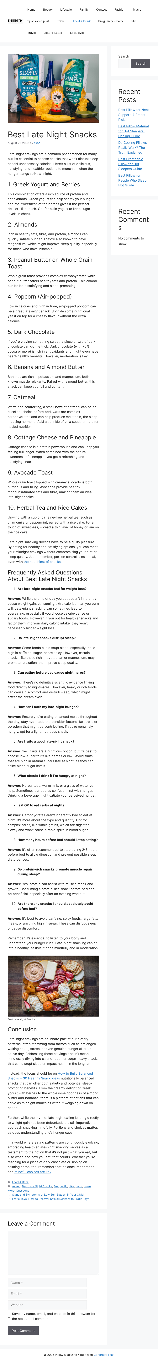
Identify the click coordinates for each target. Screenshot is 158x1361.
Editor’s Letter (53, 33)
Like (71, 1186)
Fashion (119, 9)
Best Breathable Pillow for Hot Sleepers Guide (130, 164)
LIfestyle (66, 9)
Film (133, 21)
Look (79, 1186)
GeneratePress (104, 1355)
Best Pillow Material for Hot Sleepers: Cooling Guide (133, 131)
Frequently (60, 1186)
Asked (16, 1186)
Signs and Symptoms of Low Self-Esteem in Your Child (48, 1194)
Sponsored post (38, 21)
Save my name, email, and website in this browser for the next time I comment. (53, 1316)
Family (84, 9)
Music (137, 9)
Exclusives (77, 33)
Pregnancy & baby (110, 21)
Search (123, 56)
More (11, 1190)
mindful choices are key (32, 1172)
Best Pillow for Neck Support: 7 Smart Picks (133, 115)
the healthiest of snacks (42, 562)
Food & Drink (82, 21)
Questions (22, 1190)
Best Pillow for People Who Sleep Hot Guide (132, 180)
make (87, 1186)
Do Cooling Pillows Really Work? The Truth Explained (132, 147)
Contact (101, 9)
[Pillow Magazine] (16, 21)
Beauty (48, 9)
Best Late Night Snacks (37, 1186)
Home (31, 9)
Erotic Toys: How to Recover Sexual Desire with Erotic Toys (50, 1198)
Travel (61, 21)
